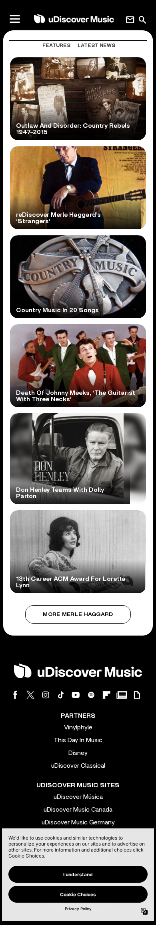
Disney (78, 753)
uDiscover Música (78, 797)
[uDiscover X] (30, 695)
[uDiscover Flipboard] (106, 695)
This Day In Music (78, 740)
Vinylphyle (78, 727)
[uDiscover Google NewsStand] (121, 695)
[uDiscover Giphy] (136, 695)
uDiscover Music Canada (78, 809)
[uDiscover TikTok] (60, 695)
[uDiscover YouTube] (76, 695)
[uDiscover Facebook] (15, 695)
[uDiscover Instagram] (45, 695)
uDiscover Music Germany (78, 822)
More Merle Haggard (78, 614)
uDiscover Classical (78, 766)
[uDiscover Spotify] (91, 695)
